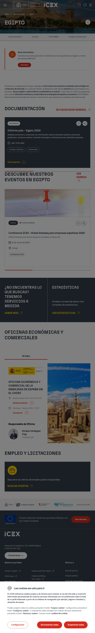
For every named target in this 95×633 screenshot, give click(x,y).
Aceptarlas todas (76, 625)
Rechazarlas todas (49, 625)
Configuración (17, 625)
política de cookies (59, 613)
